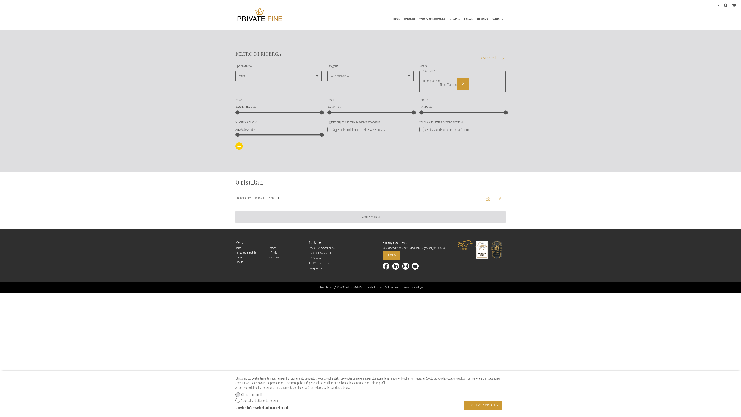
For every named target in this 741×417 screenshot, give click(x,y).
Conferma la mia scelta (483, 405)
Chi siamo (482, 19)
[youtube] (415, 266)
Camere (423, 99)
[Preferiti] (734, 5)
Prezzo (238, 99)
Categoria (332, 66)
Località (423, 66)
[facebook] (386, 266)
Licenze (468, 19)
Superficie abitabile (246, 122)
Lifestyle (455, 19)
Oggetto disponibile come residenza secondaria (353, 122)
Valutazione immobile (432, 19)
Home (396, 19)
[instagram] (405, 266)
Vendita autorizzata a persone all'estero (441, 122)
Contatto (497, 19)
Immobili (409, 19)
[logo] (259, 15)
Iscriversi (391, 255)
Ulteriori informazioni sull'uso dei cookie (262, 407)
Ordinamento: (243, 198)
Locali (330, 99)
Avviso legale (417, 287)
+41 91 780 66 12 (321, 263)
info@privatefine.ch (318, 268)
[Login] (725, 5)
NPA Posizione (429, 70)
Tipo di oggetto (243, 66)
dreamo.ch (405, 287)
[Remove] (463, 84)
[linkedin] (395, 266)
